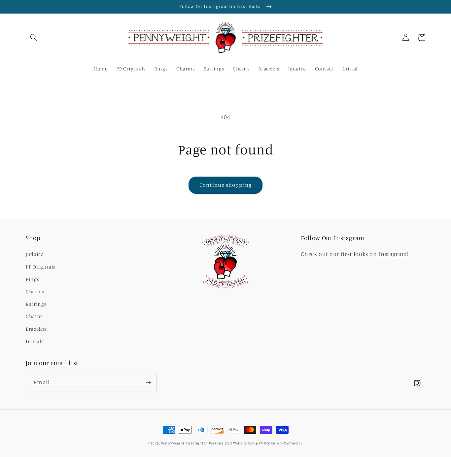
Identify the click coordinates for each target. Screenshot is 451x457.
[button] (34, 37)
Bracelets (36, 329)
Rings (32, 279)
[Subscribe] (148, 382)
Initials (34, 341)
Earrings (36, 304)
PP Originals (40, 267)
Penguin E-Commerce (283, 443)
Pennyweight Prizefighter (184, 443)
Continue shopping (225, 185)
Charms (35, 291)
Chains (34, 316)
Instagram (392, 253)
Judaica (35, 254)
